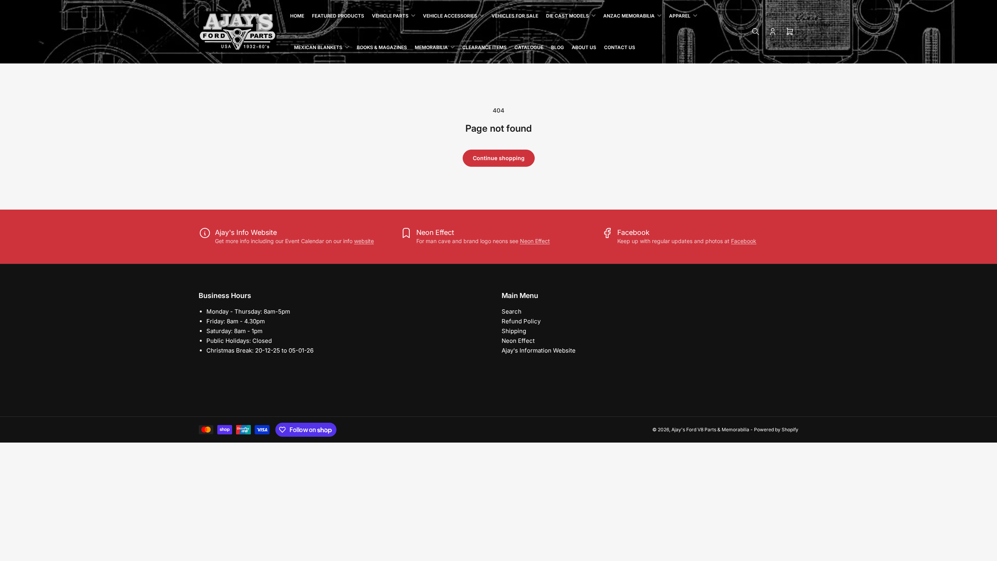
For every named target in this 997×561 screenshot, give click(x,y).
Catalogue (528, 47)
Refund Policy (521, 321)
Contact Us (619, 47)
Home (297, 16)
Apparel (680, 16)
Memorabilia (431, 47)
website (364, 241)
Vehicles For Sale (514, 16)
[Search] (755, 31)
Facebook (743, 241)
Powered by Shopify (776, 429)
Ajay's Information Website (539, 350)
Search (511, 311)
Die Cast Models (567, 16)
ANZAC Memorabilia (629, 16)
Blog (557, 47)
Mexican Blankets (318, 47)
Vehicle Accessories (450, 16)
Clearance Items (484, 47)
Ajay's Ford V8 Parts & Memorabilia (710, 429)
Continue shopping (499, 158)
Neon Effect (535, 241)
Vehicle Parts (390, 16)
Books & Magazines (382, 47)
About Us (584, 47)
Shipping (514, 331)
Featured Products (338, 16)
